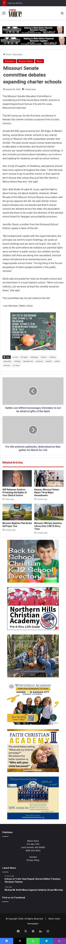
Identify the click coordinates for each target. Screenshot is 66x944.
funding (17, 361)
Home (8, 54)
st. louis (16, 365)
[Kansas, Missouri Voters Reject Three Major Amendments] (49, 478)
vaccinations (55, 154)
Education (18, 54)
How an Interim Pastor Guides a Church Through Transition (36, 3)
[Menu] (3, 14)
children (52, 357)
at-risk (15, 357)
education (7, 361)
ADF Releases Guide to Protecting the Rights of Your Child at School (14, 492)
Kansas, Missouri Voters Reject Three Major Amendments (46, 492)
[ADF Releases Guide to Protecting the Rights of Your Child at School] (17, 478)
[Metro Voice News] (15, 13)
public (57, 361)
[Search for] (62, 14)
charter (43, 357)
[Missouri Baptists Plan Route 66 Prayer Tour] (17, 512)
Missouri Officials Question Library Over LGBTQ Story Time (48, 526)
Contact (33, 857)
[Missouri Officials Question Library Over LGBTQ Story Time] (49, 512)
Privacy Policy (33, 860)
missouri (39, 361)
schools (7, 365)
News (39, 61)
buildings (34, 357)
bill (19, 100)
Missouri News (25, 61)
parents (49, 361)
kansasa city (28, 361)
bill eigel (24, 357)
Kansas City (30, 103)
